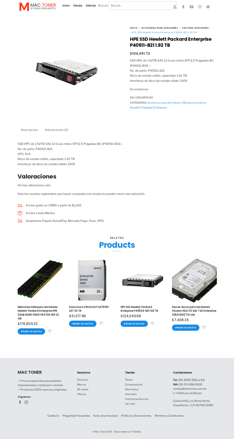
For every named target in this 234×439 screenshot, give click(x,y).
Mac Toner (100, 431)
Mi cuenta (82, 389)
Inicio (66, 5)
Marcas (81, 384)
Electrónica (131, 389)
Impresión (131, 394)
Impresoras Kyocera (136, 399)
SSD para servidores (195, 28)
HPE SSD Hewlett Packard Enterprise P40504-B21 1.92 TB (139, 309)
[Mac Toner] (38, 6)
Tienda (77, 5)
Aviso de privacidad (105, 415)
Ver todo (130, 403)
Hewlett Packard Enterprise (148, 107)
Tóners (129, 379)
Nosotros (82, 379)
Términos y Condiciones (169, 415)
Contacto (53, 415)
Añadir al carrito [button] (31, 331)
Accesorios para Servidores (159, 28)
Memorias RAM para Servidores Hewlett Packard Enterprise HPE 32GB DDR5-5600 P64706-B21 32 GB (38, 312)
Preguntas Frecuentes (76, 415)
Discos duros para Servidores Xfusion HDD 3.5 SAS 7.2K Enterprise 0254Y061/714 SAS (194, 310)
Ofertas (91, 5)
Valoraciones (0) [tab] (56, 130)
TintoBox (136, 431)
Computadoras (134, 384)
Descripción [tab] (29, 130)
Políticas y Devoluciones (136, 415)
